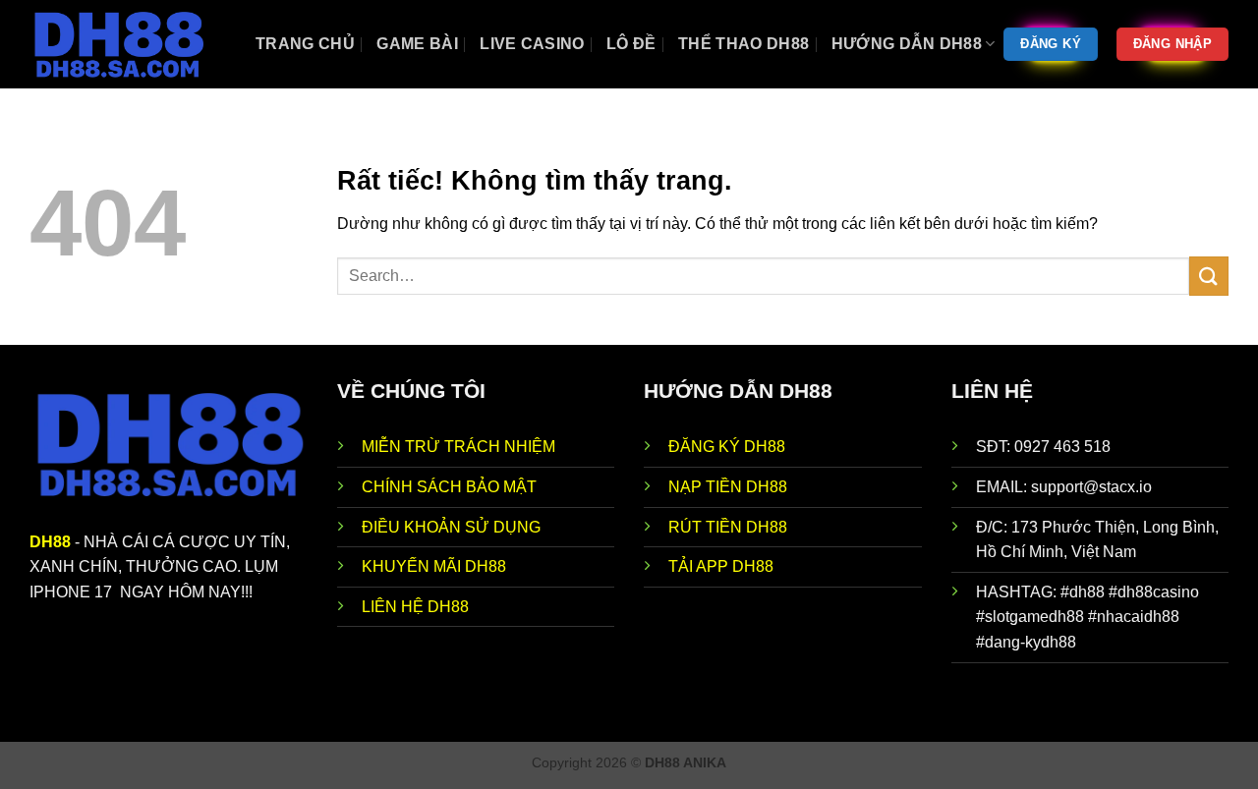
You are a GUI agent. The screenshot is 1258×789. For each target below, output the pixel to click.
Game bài (417, 43)
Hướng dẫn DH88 (906, 43)
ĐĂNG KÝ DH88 (726, 446)
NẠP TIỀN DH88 (727, 487)
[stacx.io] (127, 44)
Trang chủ (305, 43)
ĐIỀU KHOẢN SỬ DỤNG (451, 527)
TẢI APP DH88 (720, 566)
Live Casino (532, 43)
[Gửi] (1209, 275)
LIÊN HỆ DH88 (415, 606)
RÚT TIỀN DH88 (727, 527)
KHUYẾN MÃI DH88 (434, 566)
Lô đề (631, 43)
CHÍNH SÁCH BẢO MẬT (449, 487)
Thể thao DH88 (743, 43)
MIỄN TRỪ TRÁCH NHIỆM (458, 446)
